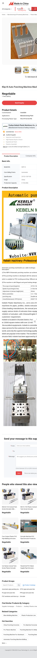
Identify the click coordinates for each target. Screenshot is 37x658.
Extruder (22, 596)
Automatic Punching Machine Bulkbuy (15, 639)
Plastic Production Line (29, 615)
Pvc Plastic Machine (10, 630)
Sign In (5, 147)
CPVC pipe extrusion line (27, 589)
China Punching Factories (11, 625)
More (3, 643)
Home (3, 14)
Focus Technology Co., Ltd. (25, 650)
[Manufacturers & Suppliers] (18, 3)
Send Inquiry (19, 103)
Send (18, 473)
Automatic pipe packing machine (11, 589)
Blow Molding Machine (10, 615)
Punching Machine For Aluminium (14, 634)
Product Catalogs (29, 585)
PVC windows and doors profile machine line (11, 596)
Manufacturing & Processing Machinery (17, 14)
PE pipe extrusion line (8, 593)
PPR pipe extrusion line (27, 593)
